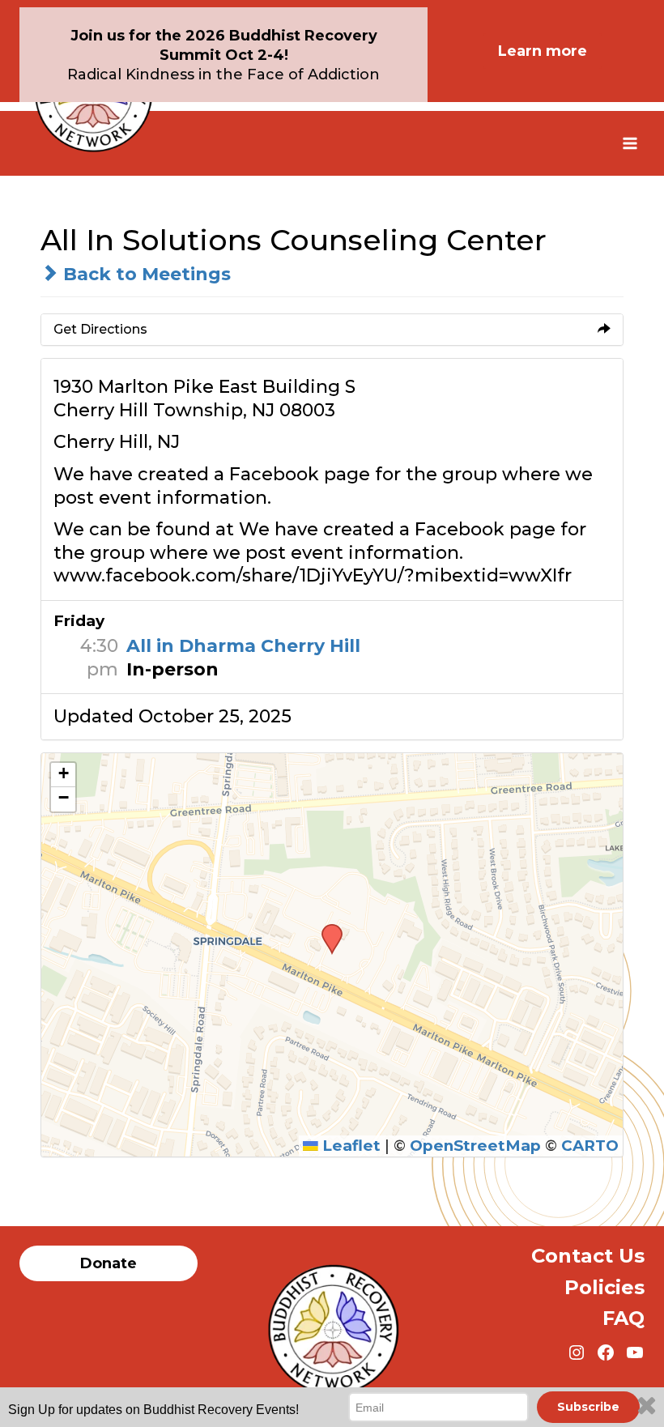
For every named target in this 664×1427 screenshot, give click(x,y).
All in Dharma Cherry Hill (243, 646)
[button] (326, 929)
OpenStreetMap (475, 1145)
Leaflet (349, 1145)
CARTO (590, 1145)
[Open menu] (630, 142)
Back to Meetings (144, 274)
